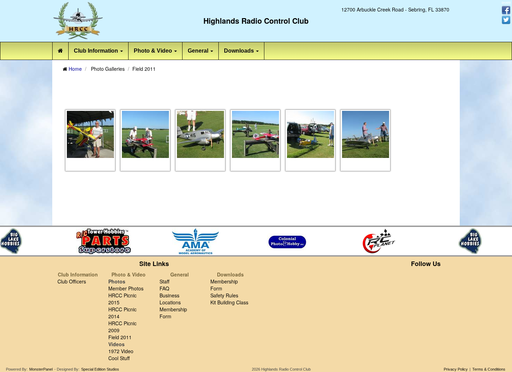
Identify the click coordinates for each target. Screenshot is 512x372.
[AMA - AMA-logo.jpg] (193, 241)
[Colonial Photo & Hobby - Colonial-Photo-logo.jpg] (285, 241)
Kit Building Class (229, 302)
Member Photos (125, 288)
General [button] (199, 51)
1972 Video (120, 351)
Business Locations (170, 299)
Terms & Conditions (488, 369)
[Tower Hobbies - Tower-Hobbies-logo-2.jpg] (101, 241)
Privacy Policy (456, 369)
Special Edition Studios (100, 369)
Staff (164, 281)
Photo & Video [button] (153, 51)
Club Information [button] (96, 51)
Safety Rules (224, 295)
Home (75, 68)
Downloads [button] (239, 51)
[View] (90, 134)
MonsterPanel (41, 369)
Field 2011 (120, 337)
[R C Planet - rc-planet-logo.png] (377, 241)
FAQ (164, 288)
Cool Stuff (119, 358)
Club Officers (71, 281)
